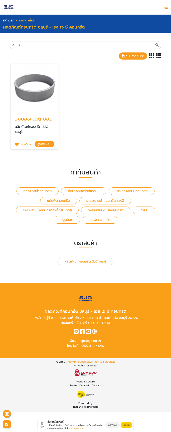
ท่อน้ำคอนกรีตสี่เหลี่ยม (83, 191)
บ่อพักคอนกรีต (100, 219)
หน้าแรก (8, 20)
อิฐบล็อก (67, 219)
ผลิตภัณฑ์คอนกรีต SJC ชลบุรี (85, 261)
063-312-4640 (93, 345)
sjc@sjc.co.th (90, 340)
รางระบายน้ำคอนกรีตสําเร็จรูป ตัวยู (47, 210)
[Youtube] (88, 332)
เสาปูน (144, 210)
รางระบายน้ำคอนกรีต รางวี (105, 200)
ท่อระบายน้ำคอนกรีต (37, 191)
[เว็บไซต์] (94, 332)
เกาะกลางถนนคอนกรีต (132, 191)
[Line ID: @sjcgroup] (76, 332)
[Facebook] (82, 332)
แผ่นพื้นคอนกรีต (58, 200)
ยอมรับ (126, 425)
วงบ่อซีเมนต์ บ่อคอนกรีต (105, 210)
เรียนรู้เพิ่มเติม (77, 428)
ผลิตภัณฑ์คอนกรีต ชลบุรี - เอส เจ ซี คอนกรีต (90, 362)
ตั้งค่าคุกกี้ (112, 425)
